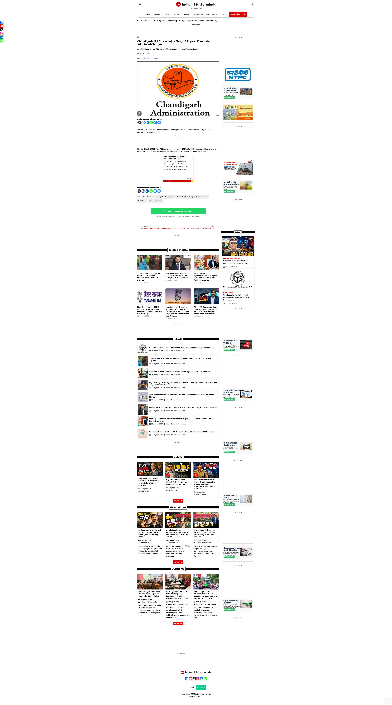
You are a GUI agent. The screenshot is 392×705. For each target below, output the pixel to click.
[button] (139, 4)
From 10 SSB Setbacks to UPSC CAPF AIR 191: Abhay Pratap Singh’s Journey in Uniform (204, 533)
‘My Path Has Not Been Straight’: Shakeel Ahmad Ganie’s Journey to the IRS (177, 482)
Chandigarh (147, 197)
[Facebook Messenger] (155, 122)
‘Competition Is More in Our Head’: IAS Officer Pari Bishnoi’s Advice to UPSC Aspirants (148, 276)
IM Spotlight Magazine (238, 14)
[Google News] (159, 122)
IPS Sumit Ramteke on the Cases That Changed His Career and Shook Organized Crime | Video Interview (204, 484)
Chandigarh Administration (164, 197)
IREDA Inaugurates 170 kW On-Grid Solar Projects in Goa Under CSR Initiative (149, 593)
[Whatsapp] (151, 122)
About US (191, 688)
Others (222, 14)
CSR (207, 14)
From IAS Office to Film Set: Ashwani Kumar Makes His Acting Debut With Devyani (176, 275)
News (167, 14)
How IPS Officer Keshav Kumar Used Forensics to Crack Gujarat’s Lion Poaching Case (148, 481)
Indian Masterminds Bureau (147, 58)
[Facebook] (143, 122)
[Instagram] (197, 678)
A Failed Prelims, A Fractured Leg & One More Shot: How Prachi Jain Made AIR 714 (177, 533)
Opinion (214, 14)
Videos (186, 14)
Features (157, 14)
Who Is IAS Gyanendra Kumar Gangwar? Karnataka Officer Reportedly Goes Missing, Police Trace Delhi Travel (206, 310)
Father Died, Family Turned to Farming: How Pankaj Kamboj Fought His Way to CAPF (149, 533)
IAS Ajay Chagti (188, 197)
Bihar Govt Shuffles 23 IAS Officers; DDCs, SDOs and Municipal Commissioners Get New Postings (149, 310)
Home (139, 21)
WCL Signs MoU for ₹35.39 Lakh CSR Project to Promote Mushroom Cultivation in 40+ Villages (177, 595)
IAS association (202, 197)
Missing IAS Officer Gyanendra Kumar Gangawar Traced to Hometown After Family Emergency (206, 276)
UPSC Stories (198, 14)
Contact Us (201, 688)
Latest (148, 14)
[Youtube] (190, 678)
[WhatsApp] (205, 678)
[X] (139, 122)
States (176, 14)
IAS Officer (142, 201)
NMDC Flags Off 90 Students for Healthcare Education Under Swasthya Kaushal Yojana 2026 (205, 595)
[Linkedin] (147, 122)
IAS (151, 21)
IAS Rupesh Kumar (155, 201)
